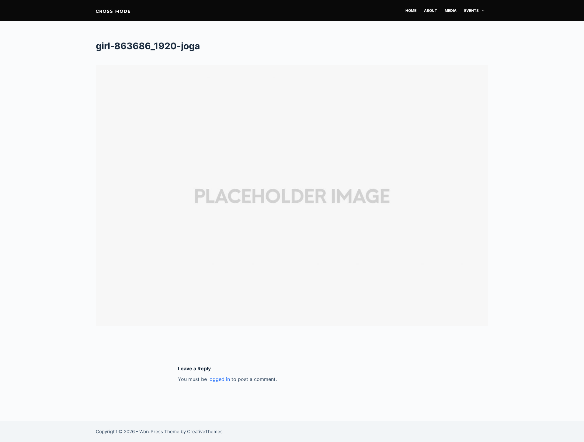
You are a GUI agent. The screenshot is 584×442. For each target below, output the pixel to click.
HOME (410, 10)
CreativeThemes (205, 431)
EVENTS (471, 10)
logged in (219, 379)
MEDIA (451, 10)
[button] (113, 10)
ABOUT (430, 10)
